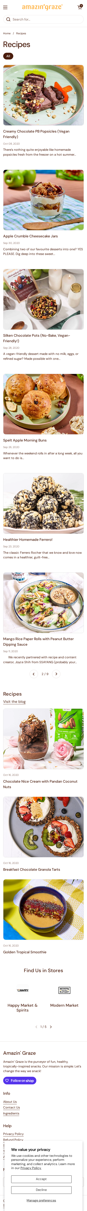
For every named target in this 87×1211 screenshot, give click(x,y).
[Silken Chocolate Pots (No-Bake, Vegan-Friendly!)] (43, 299)
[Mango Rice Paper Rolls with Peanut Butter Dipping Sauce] (43, 602)
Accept (41, 1179)
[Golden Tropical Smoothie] (43, 909)
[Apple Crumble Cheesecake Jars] (43, 200)
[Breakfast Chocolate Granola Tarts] (43, 827)
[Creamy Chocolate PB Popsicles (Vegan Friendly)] (43, 95)
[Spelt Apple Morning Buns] (43, 404)
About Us (10, 1102)
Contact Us (11, 1107)
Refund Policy (13, 1140)
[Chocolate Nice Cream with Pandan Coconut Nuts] (43, 739)
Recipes (21, 33)
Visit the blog (14, 701)
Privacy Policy (13, 1134)
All (8, 56)
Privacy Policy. (30, 1168)
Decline (41, 1190)
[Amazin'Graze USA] (42, 7)
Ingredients (11, 1113)
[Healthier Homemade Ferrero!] (43, 503)
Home (7, 33)
